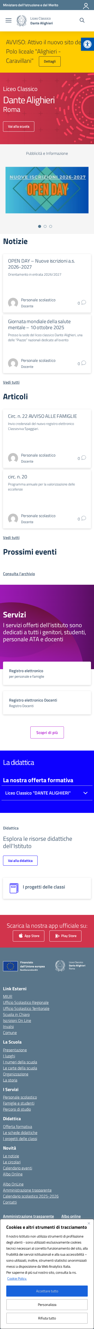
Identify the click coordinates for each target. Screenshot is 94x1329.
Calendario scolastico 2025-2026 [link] (31, 1196)
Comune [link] (10, 1032)
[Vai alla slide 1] (39, 226)
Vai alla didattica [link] (20, 860)
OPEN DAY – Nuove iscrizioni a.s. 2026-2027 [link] (41, 264)
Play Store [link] (68, 935)
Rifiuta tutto (47, 1318)
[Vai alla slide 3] (50, 226)
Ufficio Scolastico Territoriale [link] (26, 1008)
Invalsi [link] (8, 1026)
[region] (47, 1274)
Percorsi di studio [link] (17, 1109)
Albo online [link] (71, 1216)
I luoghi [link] (9, 1056)
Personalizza (47, 1304)
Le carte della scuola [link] (20, 1068)
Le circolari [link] (12, 1162)
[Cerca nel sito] (82, 21)
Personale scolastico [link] (20, 1097)
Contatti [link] (10, 1202)
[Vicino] (89, 1223)
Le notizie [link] (11, 1156)
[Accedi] (86, 5)
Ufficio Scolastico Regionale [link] (26, 1002)
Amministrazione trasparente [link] (27, 1190)
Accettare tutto (47, 1291)
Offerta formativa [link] (17, 1126)
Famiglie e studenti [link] (18, 1103)
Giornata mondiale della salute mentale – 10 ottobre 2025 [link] (39, 324)
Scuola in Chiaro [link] (16, 1014)
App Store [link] (31, 935)
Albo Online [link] (13, 1174)
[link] (87, 44)
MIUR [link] (7, 996)
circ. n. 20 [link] (17, 476)
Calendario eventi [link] (17, 1168)
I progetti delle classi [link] (20, 1139)
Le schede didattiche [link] (20, 1132)
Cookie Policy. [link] (17, 1278)
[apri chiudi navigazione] (9, 21)
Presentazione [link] (15, 1050)
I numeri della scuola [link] (20, 1062)
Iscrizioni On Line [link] (17, 1020)
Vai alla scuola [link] (18, 126)
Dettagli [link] (50, 61)
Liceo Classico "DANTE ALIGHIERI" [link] (38, 793)
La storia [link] (10, 1080)
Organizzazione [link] (15, 1074)
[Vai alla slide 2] (45, 226)
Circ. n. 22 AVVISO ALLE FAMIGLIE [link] (42, 416)
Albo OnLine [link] (13, 1184)
